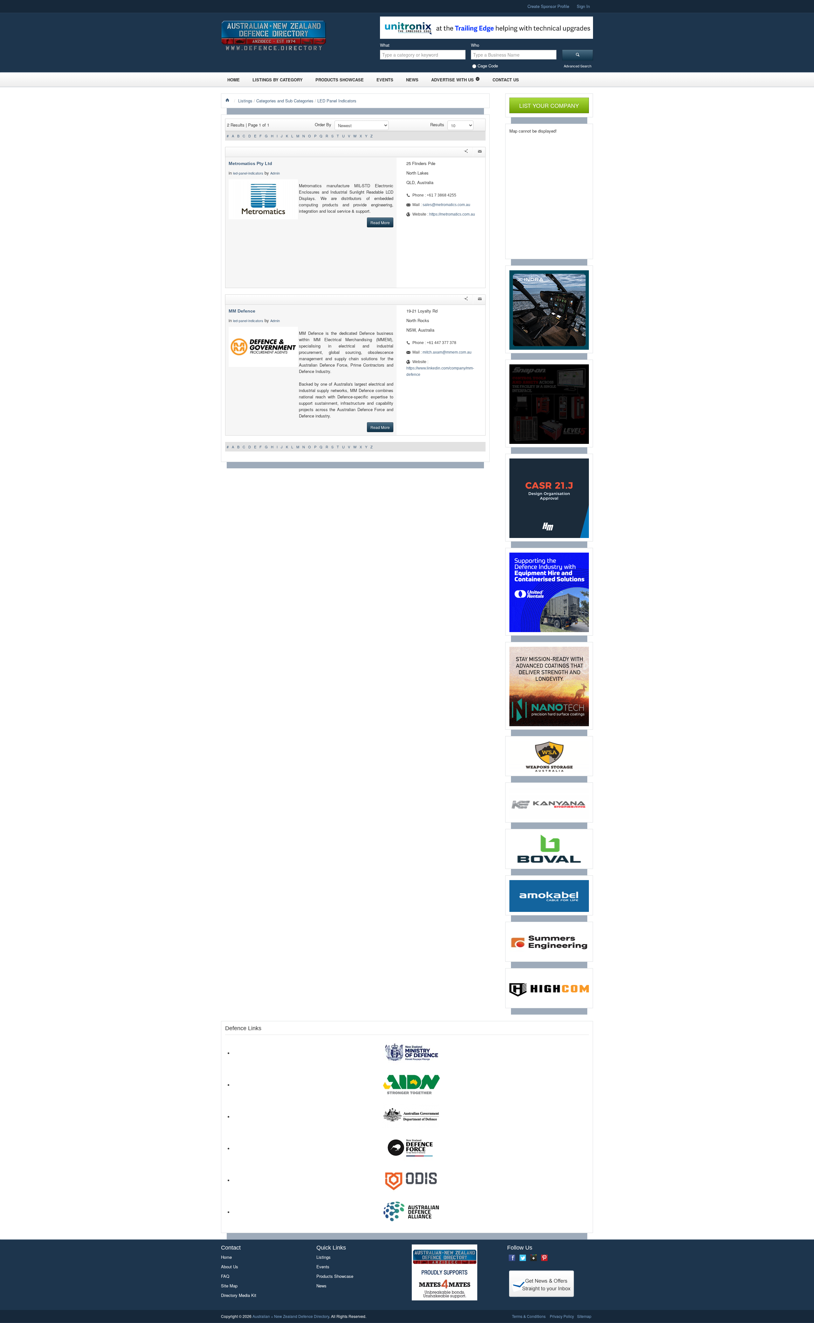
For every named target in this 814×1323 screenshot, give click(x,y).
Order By (323, 124)
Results (437, 124)
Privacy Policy (562, 1316)
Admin (275, 173)
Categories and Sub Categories (285, 101)
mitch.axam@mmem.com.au (447, 352)
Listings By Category (277, 80)
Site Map (229, 1286)
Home (233, 80)
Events (384, 80)
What (385, 45)
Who (475, 45)
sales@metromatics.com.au (446, 205)
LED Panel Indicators (336, 101)
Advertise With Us (452, 80)
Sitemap (584, 1316)
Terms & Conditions (529, 1316)
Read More (380, 222)
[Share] (466, 152)
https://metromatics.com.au (452, 214)
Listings (245, 101)
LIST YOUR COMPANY (549, 105)
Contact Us (506, 80)
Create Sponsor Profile (548, 6)
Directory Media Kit (238, 1295)
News (412, 80)
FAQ (225, 1276)
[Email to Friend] (480, 152)
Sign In (583, 6)
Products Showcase (339, 80)
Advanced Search (577, 65)
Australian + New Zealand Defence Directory (290, 1316)
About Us (229, 1267)
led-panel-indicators (248, 173)
